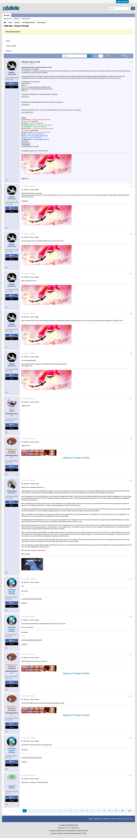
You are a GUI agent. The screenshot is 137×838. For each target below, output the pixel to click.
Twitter (86, 457)
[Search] (133, 8)
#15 (130, 775)
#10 (130, 579)
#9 (131, 480)
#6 (131, 353)
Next (130, 811)
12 (81, 811)
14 (93, 811)
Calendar (16, 19)
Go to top (129, 819)
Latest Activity (11, 46)
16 (104, 811)
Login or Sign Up (122, 1)
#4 (131, 274)
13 (87, 811)
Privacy (106, 819)
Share (12, 83)
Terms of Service (117, 819)
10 (71, 811)
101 (116, 811)
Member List (8, 19)
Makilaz (32, 151)
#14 (130, 738)
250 (122, 811)
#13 (130, 696)
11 (76, 811)
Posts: (7, 79)
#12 (130, 654)
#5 (131, 313)
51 (110, 811)
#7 (131, 398)
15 (98, 811)
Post (13, 87)
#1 (131, 62)
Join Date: (9, 78)
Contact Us (98, 819)
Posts (8, 41)
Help (90, 819)
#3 (131, 234)
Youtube (77, 457)
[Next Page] (116, 56)
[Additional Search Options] (130, 8)
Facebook (67, 457)
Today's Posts (25, 19)
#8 (131, 438)
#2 (131, 186)
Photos (8, 51)
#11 (131, 616)
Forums (7, 15)
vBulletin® (68, 828)
